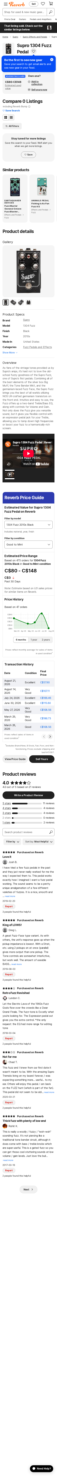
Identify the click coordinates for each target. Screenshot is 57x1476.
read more (10, 896)
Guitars (22, 19)
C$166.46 (45, 697)
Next (26, 1189)
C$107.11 (45, 691)
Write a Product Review (28, 795)
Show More (9, 352)
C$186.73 (45, 718)
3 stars (7, 813)
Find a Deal (9, 19)
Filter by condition (14, 538)
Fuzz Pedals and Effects (37, 347)
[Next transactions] (50, 736)
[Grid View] (5, 117)
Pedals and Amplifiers (40, 19)
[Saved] (43, 3)
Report (9, 906)
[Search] (50, 12)
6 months (21, 639)
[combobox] (25, 525)
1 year (34, 639)
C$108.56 (45, 709)
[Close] (52, 59)
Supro (26, 319)
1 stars (6, 822)
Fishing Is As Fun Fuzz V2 (40, 205)
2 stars (7, 817)
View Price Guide (15, 759)
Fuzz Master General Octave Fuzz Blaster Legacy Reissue (12, 209)
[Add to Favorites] (33, 51)
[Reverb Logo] (17, 4)
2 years (46, 639)
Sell (34, 4)
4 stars (7, 808)
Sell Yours (42, 759)
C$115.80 (45, 703)
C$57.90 (45, 682)
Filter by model (12, 518)
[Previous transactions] (44, 736)
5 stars (7, 803)
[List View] (11, 117)
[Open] (49, 525)
